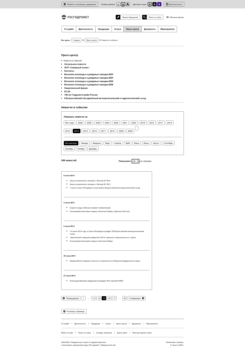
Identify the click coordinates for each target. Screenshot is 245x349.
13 (93, 298)
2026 (80, 122)
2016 (169, 122)
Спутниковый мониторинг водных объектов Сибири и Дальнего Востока (100, 211)
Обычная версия (177, 17)
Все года (69, 122)
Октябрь (69, 148)
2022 (116, 122)
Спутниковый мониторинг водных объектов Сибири (91, 241)
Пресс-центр (132, 29)
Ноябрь (81, 148)
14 (99, 298)
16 (109, 298)
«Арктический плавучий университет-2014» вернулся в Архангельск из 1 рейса (103, 237)
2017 (160, 122)
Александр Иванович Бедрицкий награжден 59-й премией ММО (96, 280)
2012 (94, 130)
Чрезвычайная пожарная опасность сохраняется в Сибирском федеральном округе (105, 260)
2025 (89, 122)
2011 (103, 130)
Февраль (97, 143)
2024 (98, 122)
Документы (150, 29)
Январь (84, 143)
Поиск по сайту (155, 17)
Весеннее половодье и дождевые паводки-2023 (88, 74)
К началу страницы (76, 311)
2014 (76, 130)
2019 (142, 122)
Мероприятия (167, 29)
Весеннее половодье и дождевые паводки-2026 (88, 84)
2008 (130, 130)
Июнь (136, 143)
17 (114, 298)
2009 (121, 130)
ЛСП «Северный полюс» (77, 67)
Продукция (103, 29)
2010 (112, 130)
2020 (134, 122)
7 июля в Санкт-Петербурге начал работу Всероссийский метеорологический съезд (105, 187)
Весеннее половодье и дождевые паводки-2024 (88, 77)
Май (128, 143)
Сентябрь (168, 143)
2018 (151, 122)
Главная (76, 40)
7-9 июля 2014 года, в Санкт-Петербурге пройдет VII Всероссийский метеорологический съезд (107, 232)
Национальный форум (76, 88)
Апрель (117, 143)
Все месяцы (71, 143)
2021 (125, 122)
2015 (67, 130)
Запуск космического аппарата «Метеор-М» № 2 (90, 180)
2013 (85, 130)
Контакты (69, 70)
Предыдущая (72, 298)
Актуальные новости (75, 64)
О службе (69, 29)
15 (104, 298)
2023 (107, 122)
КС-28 (67, 91)
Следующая (135, 298)
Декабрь (93, 148)
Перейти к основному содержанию (81, 4)
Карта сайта (122, 332)
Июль (146, 143)
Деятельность (86, 29)
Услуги (117, 29)
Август (156, 143)
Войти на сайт (67, 332)
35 (125, 298)
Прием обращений (130, 17)
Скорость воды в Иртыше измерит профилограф (90, 207)
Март (107, 143)
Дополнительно (175, 4)
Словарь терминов (104, 332)
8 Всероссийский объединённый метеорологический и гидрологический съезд (105, 98)
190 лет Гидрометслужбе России (81, 94)
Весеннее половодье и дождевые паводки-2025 (88, 81)
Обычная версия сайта (142, 332)
